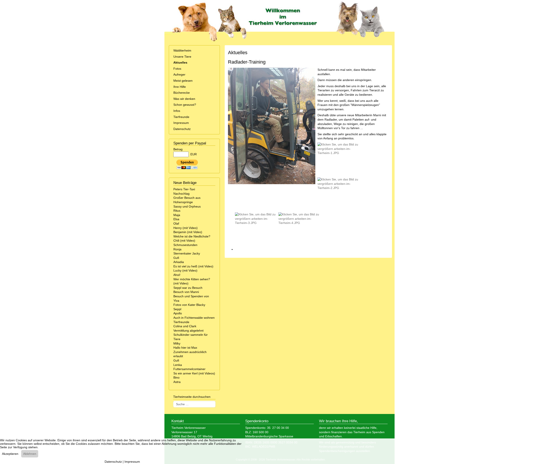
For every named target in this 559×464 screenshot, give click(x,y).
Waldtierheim (182, 50)
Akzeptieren (10, 453)
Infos (176, 111)
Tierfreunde (181, 117)
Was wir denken (184, 98)
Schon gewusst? (184, 104)
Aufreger (179, 74)
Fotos (177, 68)
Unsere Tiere (182, 56)
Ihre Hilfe (179, 86)
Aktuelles (180, 62)
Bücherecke (181, 92)
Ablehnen (29, 453)
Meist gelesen (183, 80)
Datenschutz (182, 129)
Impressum (181, 123)
